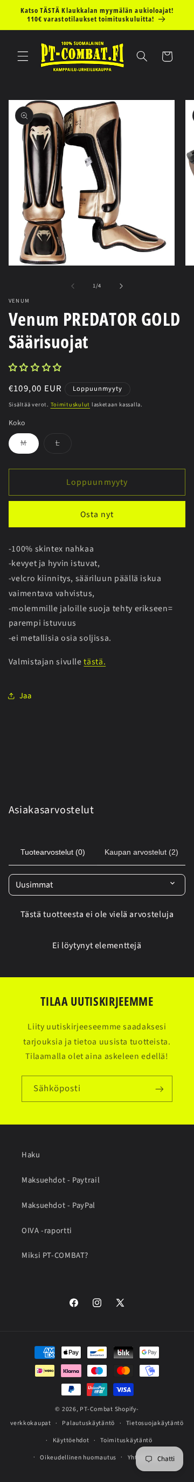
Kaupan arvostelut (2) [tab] (141, 852)
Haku (31, 1155)
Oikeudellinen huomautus (78, 1457)
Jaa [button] (25, 695)
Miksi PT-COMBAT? (55, 1255)
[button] (22, 56)
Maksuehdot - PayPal (58, 1205)
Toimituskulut (71, 404)
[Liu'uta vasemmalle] (73, 286)
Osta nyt (97, 514)
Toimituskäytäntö (126, 1440)
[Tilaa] (159, 1089)
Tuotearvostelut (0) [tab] (52, 852)
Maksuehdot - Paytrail (61, 1180)
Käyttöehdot (71, 1440)
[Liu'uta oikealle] (121, 286)
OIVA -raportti (47, 1230)
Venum (19, 301)
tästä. (95, 662)
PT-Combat (96, 1409)
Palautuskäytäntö (88, 1423)
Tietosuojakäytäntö (155, 1423)
